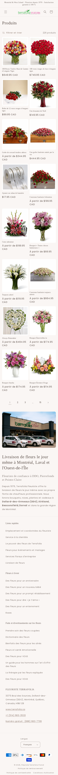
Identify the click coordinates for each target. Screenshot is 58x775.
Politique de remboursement (30, 768)
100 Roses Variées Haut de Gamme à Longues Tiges (15, 70)
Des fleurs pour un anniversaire (22, 580)
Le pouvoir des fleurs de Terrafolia (24, 543)
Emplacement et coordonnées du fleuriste (28, 530)
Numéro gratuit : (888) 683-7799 (24, 721)
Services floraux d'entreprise (21, 556)
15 (40, 402)
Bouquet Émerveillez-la (38, 338)
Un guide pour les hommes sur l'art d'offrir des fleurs (28, 664)
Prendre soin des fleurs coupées (23, 630)
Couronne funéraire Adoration (41, 197)
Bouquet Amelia (8, 383)
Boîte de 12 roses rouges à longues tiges (15, 109)
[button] (6, 12)
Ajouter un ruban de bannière (13, 193)
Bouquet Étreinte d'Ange (39, 383)
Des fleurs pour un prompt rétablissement (28, 593)
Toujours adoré (7, 295)
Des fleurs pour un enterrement (22, 606)
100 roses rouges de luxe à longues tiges (43, 70)
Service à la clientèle (17, 537)
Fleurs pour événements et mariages (25, 550)
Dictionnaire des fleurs (18, 637)
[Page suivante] (48, 402)
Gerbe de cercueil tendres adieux (14, 152)
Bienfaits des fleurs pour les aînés (23, 643)
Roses (9, 612)
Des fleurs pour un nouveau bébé (23, 587)
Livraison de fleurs (15, 562)
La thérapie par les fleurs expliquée (24, 672)
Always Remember (9, 338)
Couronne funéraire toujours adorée (40, 293)
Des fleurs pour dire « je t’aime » (22, 600)
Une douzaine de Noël (38, 111)
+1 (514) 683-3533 (16, 715)
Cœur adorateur (8, 242)
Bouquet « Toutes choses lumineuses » (39, 247)
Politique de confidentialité (19, 773)
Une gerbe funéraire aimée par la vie (42, 153)
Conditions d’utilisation (43, 773)
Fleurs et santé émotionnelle (21, 650)
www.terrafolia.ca (15, 709)
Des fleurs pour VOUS (17, 656)
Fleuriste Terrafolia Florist (32, 765)
